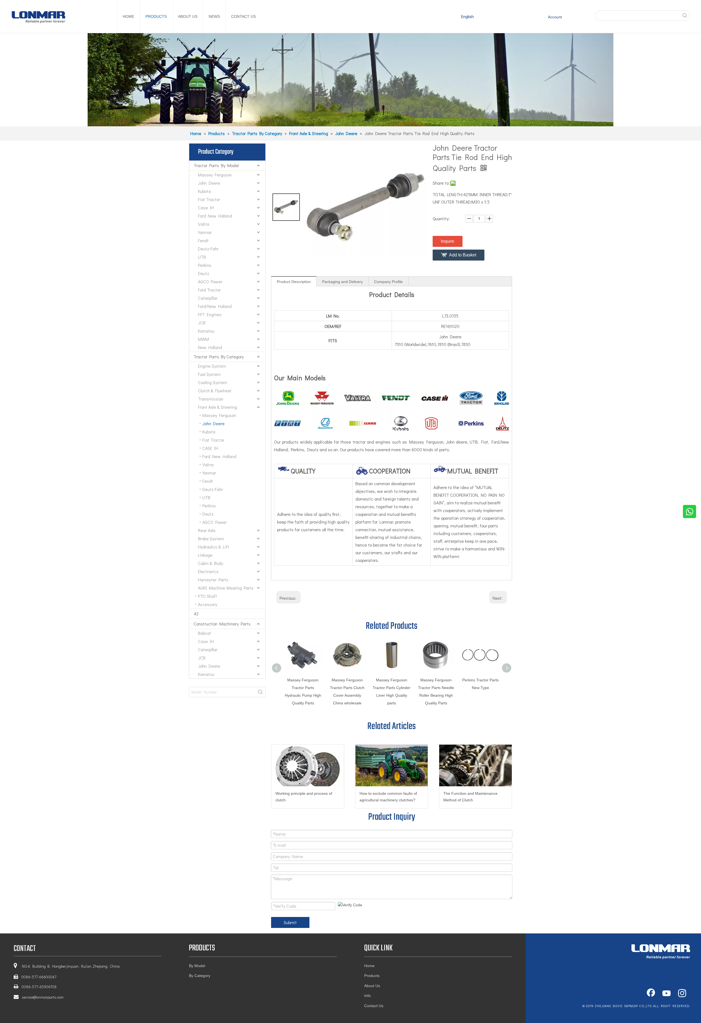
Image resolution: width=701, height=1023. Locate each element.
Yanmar (205, 232)
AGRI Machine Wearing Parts (226, 588)
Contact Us (373, 1006)
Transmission (210, 399)
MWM (203, 339)
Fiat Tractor (209, 199)
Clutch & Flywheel (214, 390)
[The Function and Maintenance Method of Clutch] (475, 766)
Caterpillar (207, 298)
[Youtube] (666, 993)
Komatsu (206, 331)
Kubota (204, 191)
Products (372, 975)
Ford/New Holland (215, 306)
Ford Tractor (209, 290)
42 (196, 613)
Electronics (208, 571)
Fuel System (209, 374)
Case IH (206, 207)
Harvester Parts (213, 579)
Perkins (204, 265)
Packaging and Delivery (342, 281)
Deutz (203, 273)
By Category (199, 975)
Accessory (207, 604)
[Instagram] (682, 993)
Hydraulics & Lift (213, 547)
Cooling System (212, 382)
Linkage (205, 555)
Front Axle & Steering (217, 407)
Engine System (212, 366)
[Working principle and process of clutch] (307, 766)
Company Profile (388, 281)
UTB (202, 257)
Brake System (211, 538)
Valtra (203, 224)
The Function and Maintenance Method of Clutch (470, 796)
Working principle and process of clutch (303, 796)
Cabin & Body (210, 563)
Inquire (447, 241)
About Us (372, 986)
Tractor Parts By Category (219, 356)
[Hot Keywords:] (685, 16)
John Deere (209, 183)
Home (369, 966)
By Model (197, 966)
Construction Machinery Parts (222, 624)
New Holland (210, 347)
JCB (201, 322)
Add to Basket (462, 255)
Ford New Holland (215, 216)
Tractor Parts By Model (216, 165)
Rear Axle (207, 530)
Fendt (203, 240)
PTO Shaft (207, 596)
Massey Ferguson (215, 175)
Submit (290, 922)
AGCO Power (210, 281)
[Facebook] (650, 993)
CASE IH (210, 448)
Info (367, 995)
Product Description (294, 281)
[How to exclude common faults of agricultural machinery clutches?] (391, 766)
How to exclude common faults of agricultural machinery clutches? (388, 796)
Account (555, 17)
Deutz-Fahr (208, 249)
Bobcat (204, 633)
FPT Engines (210, 314)
